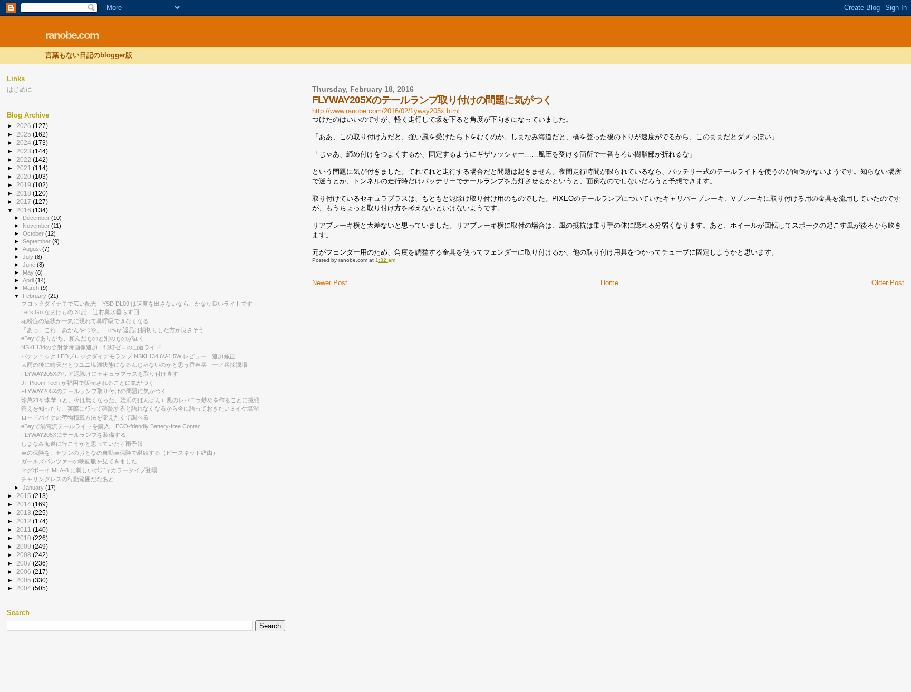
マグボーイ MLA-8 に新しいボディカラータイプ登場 (89, 470)
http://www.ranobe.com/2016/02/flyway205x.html (386, 111)
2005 (24, 580)
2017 (24, 201)
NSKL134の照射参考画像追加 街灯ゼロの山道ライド (91, 347)
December (37, 218)
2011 (24, 529)
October (34, 233)
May (29, 272)
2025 (24, 134)
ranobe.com (72, 35)
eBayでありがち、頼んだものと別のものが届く (82, 338)
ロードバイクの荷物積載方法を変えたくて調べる (85, 417)
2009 (24, 546)
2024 (24, 142)
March (32, 288)
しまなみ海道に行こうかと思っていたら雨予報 (82, 444)
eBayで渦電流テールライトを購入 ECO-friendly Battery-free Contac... (113, 426)
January (34, 487)
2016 (24, 210)
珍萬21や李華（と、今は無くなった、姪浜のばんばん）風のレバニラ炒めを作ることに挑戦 (140, 400)
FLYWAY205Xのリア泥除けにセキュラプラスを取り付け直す (99, 374)
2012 (24, 521)
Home (609, 283)
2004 (24, 587)
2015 (24, 495)
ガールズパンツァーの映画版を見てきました (79, 461)
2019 (24, 184)
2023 (24, 151)
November (37, 225)
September (37, 241)
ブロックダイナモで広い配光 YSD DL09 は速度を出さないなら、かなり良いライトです (137, 303)
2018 (24, 193)
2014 (24, 504)
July (29, 257)
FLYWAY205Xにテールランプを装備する (73, 435)
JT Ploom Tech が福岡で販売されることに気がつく (87, 382)
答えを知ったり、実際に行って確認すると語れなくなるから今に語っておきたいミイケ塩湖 (140, 408)
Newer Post (329, 283)
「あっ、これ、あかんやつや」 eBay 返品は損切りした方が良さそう (112, 330)
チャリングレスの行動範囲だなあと (67, 479)
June (30, 264)
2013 (24, 512)
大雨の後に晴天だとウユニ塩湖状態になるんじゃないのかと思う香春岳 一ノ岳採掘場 (134, 365)
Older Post (887, 283)
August (32, 249)
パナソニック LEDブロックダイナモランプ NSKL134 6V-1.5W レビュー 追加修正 (128, 356)
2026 (24, 125)
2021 (24, 167)
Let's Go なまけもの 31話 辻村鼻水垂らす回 (80, 312)
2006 (24, 571)
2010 (24, 537)
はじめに (19, 89)
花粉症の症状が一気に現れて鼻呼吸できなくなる (85, 321)
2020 (24, 176)
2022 (24, 159)
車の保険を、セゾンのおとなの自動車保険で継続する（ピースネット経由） (119, 453)
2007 (24, 563)
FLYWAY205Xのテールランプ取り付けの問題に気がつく (94, 391)
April (29, 280)
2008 (24, 554)
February (35, 296)
